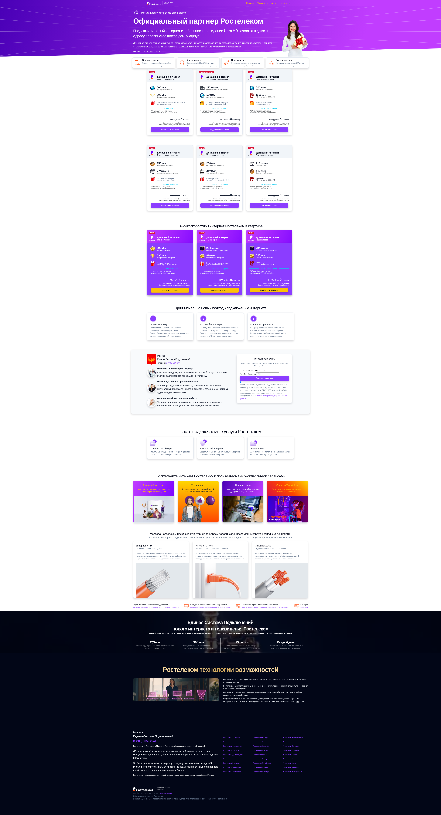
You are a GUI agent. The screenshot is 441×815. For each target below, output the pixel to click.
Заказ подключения (264, 378)
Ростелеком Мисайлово (262, 763)
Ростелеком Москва (260, 767)
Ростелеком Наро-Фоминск (293, 737)
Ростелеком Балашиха (231, 737)
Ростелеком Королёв (261, 746)
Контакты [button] (283, 3)
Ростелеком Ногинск (290, 742)
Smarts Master (166, 793)
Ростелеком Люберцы (261, 759)
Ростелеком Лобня (260, 754)
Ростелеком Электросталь (292, 771)
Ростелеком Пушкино (290, 754)
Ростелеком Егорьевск (231, 759)
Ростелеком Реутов (290, 759)
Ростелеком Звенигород (232, 767)
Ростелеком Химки (290, 763)
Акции (273, 3)
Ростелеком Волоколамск (232, 742)
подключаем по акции (170, 129)
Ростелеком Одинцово (291, 746)
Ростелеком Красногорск (262, 750)
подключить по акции (170, 290)
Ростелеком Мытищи (261, 771)
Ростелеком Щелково (290, 767)
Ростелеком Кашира (260, 737)
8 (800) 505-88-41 (174, 363)
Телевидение (262, 3)
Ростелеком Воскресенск (232, 746)
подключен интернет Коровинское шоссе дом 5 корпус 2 (147, 607)
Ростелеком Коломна (261, 742)
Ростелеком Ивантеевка (232, 771)
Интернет (250, 3)
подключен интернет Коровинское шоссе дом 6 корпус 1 (257, 607)
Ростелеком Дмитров (231, 750)
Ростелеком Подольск (291, 750)
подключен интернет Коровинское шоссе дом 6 (202, 607)
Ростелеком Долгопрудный (233, 754)
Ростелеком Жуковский (231, 763)
